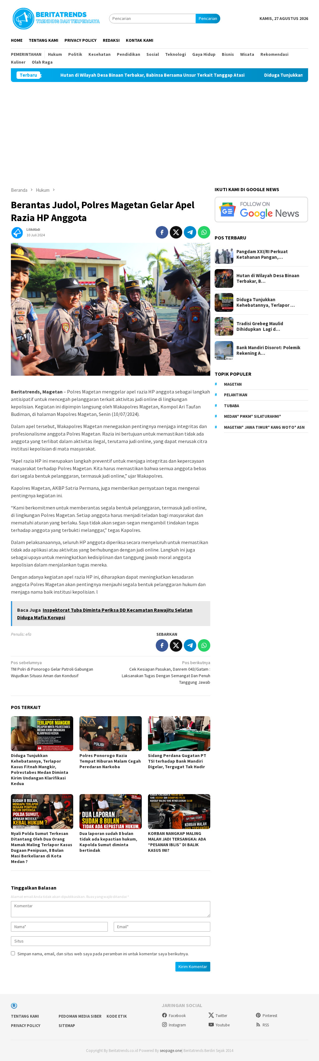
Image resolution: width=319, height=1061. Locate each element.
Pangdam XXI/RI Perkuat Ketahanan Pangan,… (262, 254)
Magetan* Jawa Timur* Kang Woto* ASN (264, 427)
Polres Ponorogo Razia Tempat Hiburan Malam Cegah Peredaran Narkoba (110, 761)
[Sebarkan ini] (162, 232)
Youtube (223, 1025)
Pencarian (208, 18)
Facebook (177, 1015)
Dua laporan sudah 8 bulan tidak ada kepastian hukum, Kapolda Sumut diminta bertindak (108, 842)
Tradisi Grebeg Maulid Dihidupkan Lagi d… (259, 326)
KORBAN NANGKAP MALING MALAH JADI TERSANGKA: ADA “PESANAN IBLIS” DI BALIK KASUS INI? (177, 842)
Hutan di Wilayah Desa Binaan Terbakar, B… (267, 278)
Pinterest (270, 1015)
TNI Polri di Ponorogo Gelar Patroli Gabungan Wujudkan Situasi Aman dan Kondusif (52, 669)
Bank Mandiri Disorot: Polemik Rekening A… (268, 350)
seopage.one (171, 1050)
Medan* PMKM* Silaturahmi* (252, 416)
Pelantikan (235, 395)
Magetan (233, 384)
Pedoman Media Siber (80, 1016)
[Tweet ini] (176, 232)
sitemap (67, 1025)
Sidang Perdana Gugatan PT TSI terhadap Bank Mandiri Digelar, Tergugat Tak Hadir (177, 761)
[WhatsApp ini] (204, 232)
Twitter (221, 1015)
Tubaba (231, 405)
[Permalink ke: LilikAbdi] (17, 231)
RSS (266, 1025)
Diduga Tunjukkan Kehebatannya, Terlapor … (265, 302)
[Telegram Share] (190, 232)
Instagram (177, 1025)
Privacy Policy (25, 1025)
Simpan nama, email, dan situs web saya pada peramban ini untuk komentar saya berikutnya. (103, 954)
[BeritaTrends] (56, 18)
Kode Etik (117, 1016)
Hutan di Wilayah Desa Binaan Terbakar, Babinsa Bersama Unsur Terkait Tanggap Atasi (117, 75)
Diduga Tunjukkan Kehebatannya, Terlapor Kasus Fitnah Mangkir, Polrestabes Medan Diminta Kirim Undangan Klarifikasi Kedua (39, 769)
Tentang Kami (25, 1016)
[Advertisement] (159, 128)
